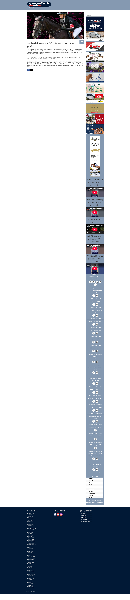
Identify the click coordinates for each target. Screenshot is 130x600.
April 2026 (30, 519)
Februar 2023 (31, 570)
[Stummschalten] (99, 232)
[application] (95, 229)
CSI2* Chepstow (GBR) (95, 330)
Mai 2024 (30, 550)
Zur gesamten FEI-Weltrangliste (94, 502)
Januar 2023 (31, 571)
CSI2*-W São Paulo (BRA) (95, 407)
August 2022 (31, 578)
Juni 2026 (30, 516)
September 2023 (32, 560)
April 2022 (30, 583)
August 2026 (31, 513)
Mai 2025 (30, 533)
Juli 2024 (30, 547)
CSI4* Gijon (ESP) (95, 301)
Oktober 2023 (31, 559)
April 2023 (30, 567)
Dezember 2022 (31, 573)
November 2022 (31, 574)
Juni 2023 (30, 565)
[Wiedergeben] (87, 232)
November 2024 (31, 542)
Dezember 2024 (31, 540)
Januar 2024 (31, 555)
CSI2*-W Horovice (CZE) (95, 321)
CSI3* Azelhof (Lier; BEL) (95, 389)
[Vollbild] (102, 232)
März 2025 (30, 536)
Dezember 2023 (31, 556)
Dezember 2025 (31, 524)
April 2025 (30, 535)
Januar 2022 (31, 588)
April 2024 (30, 551)
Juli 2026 (30, 514)
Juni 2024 (30, 548)
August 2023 (31, 562)
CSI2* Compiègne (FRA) (95, 445)
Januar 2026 (31, 523)
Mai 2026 (30, 517)
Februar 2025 (31, 537)
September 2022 (32, 577)
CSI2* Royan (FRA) (95, 339)
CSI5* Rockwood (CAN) (95, 348)
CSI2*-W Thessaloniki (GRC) (95, 398)
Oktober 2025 (31, 527)
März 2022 (30, 585)
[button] (28, 70)
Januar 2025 (31, 539)
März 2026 (30, 520)
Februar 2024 (31, 554)
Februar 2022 (31, 586)
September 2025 (32, 528)
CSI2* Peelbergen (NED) (95, 427)
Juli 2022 (30, 579)
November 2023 (31, 558)
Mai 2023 (30, 566)
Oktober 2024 (31, 543)
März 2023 (30, 569)
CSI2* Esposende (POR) (95, 436)
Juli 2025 (30, 531)
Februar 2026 (31, 521)
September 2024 (32, 544)
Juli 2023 (30, 563)
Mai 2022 (30, 582)
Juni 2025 (30, 532)
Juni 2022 (30, 581)
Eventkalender (95, 274)
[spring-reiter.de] (39, 4)
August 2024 (31, 546)
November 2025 (31, 525)
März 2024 (30, 552)
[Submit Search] (87, 15)
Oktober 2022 (31, 575)
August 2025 (31, 529)
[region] (95, 156)
